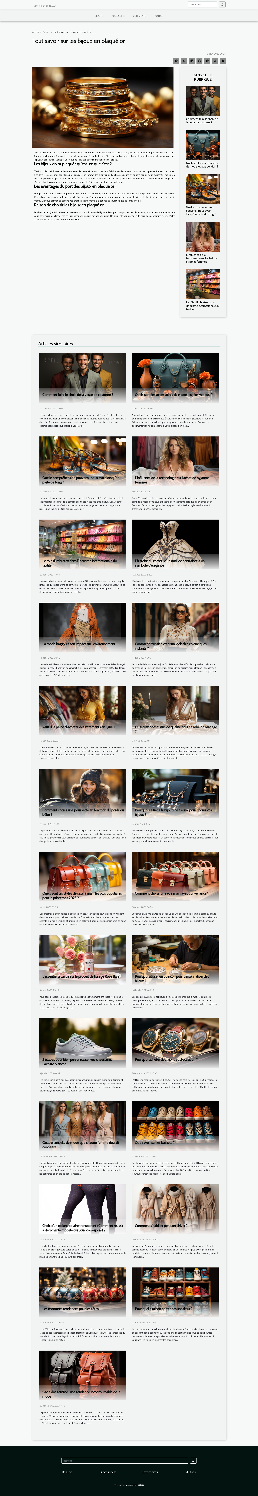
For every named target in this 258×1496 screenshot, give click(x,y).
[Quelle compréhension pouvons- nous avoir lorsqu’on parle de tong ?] (203, 189)
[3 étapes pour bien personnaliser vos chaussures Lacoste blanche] (82, 1042)
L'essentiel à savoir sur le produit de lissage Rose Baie (80, 976)
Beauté (99, 16)
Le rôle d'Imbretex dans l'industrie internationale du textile (202, 306)
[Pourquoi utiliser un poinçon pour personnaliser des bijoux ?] (175, 959)
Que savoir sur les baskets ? (155, 1143)
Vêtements (139, 16)
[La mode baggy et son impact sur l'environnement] (82, 627)
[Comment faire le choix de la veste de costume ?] (203, 100)
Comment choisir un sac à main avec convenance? (171, 893)
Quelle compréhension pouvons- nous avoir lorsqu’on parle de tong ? (201, 210)
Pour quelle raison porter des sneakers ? (163, 1309)
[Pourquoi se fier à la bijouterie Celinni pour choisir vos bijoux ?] (175, 793)
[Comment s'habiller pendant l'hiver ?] (175, 1209)
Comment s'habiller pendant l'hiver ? (161, 1226)
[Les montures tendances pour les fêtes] (82, 1292)
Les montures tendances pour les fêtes (70, 1309)
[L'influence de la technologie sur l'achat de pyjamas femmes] (203, 236)
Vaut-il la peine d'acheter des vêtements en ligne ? (78, 727)
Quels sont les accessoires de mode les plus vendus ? (202, 164)
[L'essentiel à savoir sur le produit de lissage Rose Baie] (82, 959)
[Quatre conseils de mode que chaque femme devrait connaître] (82, 1126)
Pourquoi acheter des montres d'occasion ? (166, 1059)
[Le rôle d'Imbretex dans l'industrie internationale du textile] (203, 284)
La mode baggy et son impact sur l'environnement (78, 644)
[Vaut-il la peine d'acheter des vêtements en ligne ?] (82, 710)
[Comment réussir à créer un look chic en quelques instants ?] (175, 627)
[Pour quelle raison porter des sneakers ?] (175, 1292)
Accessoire (118, 16)
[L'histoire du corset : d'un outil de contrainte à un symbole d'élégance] (175, 544)
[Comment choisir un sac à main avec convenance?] (175, 876)
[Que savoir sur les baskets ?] (175, 1126)
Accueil (35, 32)
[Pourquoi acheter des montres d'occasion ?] (175, 1042)
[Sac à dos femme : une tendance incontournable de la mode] (82, 1375)
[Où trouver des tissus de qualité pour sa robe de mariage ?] (175, 710)
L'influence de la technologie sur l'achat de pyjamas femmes (201, 258)
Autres (159, 16)
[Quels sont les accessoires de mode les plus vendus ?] (203, 144)
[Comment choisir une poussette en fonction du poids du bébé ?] (82, 793)
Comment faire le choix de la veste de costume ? (202, 120)
